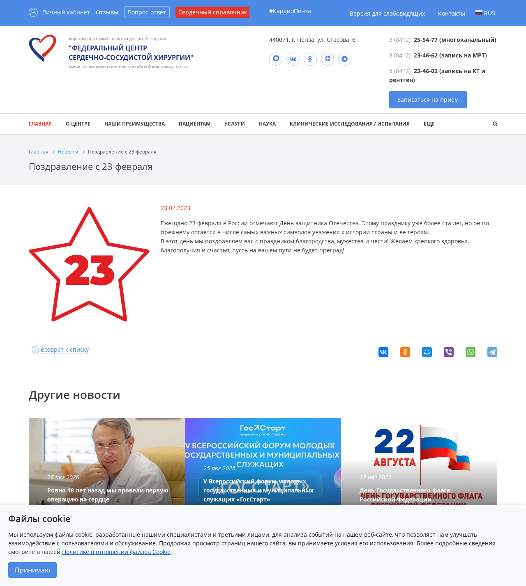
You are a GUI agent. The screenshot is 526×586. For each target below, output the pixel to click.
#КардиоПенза (290, 11)
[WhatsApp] (470, 352)
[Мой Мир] (427, 352)
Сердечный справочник (212, 12)
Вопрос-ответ (147, 12)
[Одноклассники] (405, 352)
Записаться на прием (428, 99)
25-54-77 (426, 39)
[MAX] (275, 59)
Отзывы (107, 12)
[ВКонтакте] (383, 352)
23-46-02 (426, 71)
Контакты (451, 13)
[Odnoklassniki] (310, 59)
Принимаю (32, 570)
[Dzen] (327, 59)
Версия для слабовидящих (387, 13)
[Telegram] (344, 59)
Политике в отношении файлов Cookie (116, 552)
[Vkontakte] (293, 59)
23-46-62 (426, 55)
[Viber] (449, 352)
